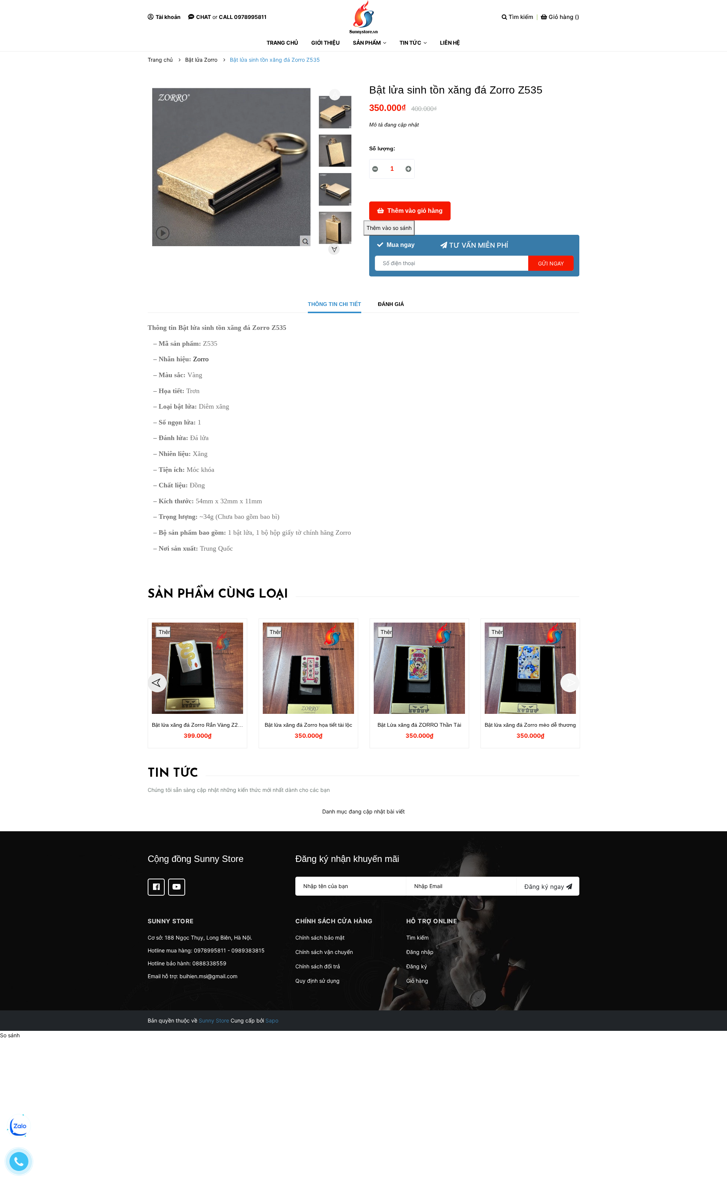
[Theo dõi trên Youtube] (176, 887)
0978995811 (210, 950)
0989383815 (248, 950)
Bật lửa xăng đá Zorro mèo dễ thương (530, 725)
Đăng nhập (420, 952)
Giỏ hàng (417, 980)
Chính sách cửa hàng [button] (334, 921)
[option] (335, 114)
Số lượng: (382, 148)
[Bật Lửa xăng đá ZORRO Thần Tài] (419, 668)
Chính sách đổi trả (317, 966)
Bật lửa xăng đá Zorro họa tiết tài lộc (308, 725)
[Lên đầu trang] (713, 1152)
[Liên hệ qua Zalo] (18, 1126)
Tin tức (173, 774)
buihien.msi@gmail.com (208, 976)
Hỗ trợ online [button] (431, 921)
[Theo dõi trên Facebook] (156, 887)
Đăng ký (416, 966)
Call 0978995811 (243, 17)
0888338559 (209, 963)
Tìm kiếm (417, 937)
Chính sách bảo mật (320, 937)
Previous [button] (334, 94)
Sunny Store (214, 1020)
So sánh (10, 1035)
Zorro (200, 359)
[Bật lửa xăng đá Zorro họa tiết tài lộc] (308, 668)
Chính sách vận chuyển (324, 952)
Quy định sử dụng (317, 980)
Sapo (271, 1020)
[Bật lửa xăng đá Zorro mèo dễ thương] (530, 668)
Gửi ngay (551, 263)
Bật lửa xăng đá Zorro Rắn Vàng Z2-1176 (201, 725)
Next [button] (334, 249)
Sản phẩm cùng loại (218, 595)
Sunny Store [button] (171, 921)
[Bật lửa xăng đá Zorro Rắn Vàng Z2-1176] (197, 668)
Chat (203, 17)
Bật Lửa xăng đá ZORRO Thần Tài (419, 725)
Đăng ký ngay (545, 886)
